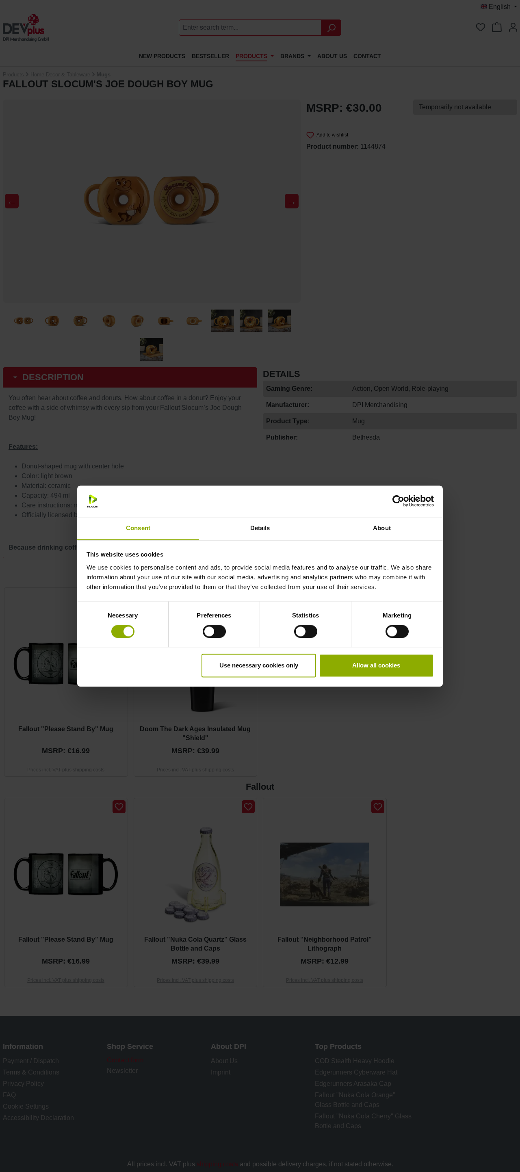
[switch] (214, 631)
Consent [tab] (138, 527)
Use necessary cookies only (258, 665)
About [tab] (382, 527)
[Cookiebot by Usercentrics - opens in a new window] (398, 501)
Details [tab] (260, 527)
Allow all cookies (376, 665)
